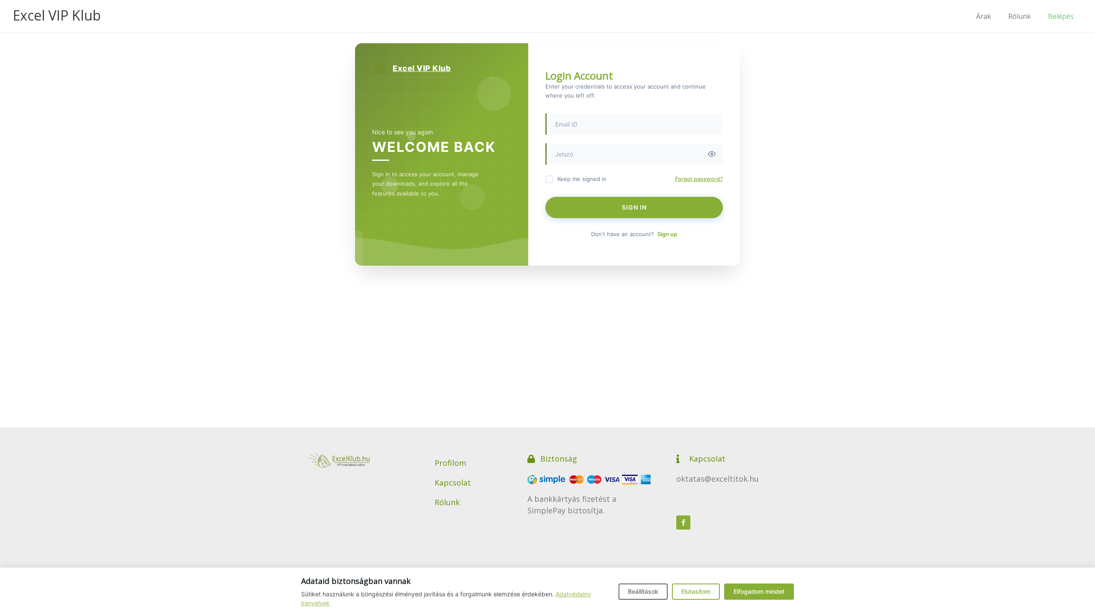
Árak (983, 16)
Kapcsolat (453, 482)
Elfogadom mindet (759, 591)
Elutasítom (695, 591)
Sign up (667, 234)
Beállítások (643, 591)
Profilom (450, 463)
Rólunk (1019, 16)
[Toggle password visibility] (711, 154)
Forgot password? (699, 178)
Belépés (1061, 16)
